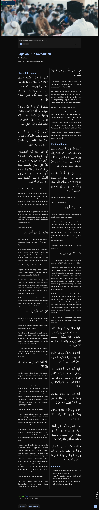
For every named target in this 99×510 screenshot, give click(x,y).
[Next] (94, 255)
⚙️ (95, 506)
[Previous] (5, 255)
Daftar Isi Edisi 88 (33, 506)
